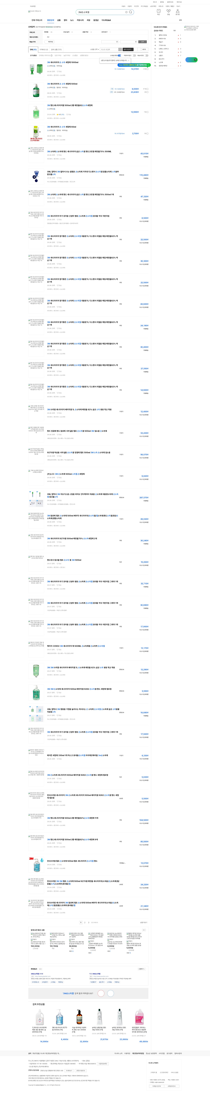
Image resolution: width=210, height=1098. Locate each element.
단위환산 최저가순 (44, 55)
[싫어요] (101, 993)
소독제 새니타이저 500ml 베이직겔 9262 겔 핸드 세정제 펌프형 (79, 689)
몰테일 (162, 2)
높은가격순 (67, 55)
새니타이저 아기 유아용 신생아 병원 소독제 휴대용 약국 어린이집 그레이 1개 (82, 581)
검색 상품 (56, 50)
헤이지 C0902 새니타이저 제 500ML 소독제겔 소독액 (76, 646)
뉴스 (72, 20)
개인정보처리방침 (138, 1053)
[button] (159, 12)
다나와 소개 (118, 1053)
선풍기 (161, 55)
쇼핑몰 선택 (94, 49)
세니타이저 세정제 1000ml (62, 62)
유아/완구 (104, 32)
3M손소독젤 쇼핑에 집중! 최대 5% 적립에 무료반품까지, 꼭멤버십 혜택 (50, 979)
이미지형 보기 (139, 49)
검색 (142, 42)
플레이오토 (170, 2)
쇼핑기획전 (153, 6)
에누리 (155, 2)
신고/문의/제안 (164, 1072)
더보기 (178, 6)
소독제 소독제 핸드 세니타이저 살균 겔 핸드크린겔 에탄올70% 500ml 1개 (80, 194)
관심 (60, 71)
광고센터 (169, 1053)
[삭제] (126, 12)
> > (56, 75)
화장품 (46, 32)
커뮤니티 (160, 6)
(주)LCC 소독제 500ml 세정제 (66, 474)
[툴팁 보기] (51, 55)
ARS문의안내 (171, 1086)
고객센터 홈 (153, 1072)
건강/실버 (66, 32)
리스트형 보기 (135, 49)
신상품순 (75, 55)
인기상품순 (33, 55)
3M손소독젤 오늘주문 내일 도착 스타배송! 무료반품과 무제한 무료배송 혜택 (110, 979)
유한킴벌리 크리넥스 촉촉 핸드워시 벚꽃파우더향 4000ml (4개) (139, 1030)
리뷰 (88, 20)
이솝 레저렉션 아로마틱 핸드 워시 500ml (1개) (79, 1030)
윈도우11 (161, 59)
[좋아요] (110, 993)
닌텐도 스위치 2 (164, 49)
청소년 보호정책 (151, 1053)
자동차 (123, 6)
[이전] (178, 30)
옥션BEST (93, 982)
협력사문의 (178, 1053)
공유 (180, 20)
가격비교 (44, 50)
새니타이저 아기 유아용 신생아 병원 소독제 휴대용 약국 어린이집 (78, 216)
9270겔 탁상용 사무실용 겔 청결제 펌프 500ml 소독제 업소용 (78, 452)
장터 (65, 20)
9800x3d (162, 38)
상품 (59, 20)
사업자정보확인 (103, 1064)
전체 (33, 50)
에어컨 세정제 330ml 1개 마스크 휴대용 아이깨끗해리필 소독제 (77, 755)
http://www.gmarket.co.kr (43, 976)
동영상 (96, 20)
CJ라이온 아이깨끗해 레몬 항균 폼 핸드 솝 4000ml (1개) (39, 1030)
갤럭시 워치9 (163, 35)
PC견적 (136, 6)
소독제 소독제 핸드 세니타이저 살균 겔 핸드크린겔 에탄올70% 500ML (79, 151)
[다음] (180, 30)
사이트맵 (162, 1053)
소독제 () (51, 66)
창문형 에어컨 (163, 66)
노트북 (161, 62)
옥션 (94, 974)
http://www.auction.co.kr (101, 976)
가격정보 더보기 (140, 69)
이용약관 (127, 1053)
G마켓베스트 (35, 982)
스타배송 (53, 982)
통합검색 (50, 20)
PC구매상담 (144, 6)
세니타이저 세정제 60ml (61, 127)
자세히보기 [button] (69, 1071)
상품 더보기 (143, 922)
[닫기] (128, 60)
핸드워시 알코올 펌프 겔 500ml (64, 560)
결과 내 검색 (127, 49)
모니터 (161, 52)
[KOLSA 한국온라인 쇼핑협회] (32, 1090)
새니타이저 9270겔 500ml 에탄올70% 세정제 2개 (72, 538)
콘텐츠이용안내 (80, 1071)
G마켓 (37, 974)
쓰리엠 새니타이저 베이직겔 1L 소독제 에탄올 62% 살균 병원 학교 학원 (79, 409)
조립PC (130, 6)
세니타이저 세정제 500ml (62, 84)
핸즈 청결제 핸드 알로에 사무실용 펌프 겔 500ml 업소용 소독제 (77, 431)
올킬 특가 (101, 982)
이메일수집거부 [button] (156, 1086)
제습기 (161, 42)
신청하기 (141, 969)
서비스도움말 (174, 1072)
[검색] (131, 12)
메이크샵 (179, 2)
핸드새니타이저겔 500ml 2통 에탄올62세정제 (69, 105)
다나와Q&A (106, 20)
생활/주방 (85, 32)
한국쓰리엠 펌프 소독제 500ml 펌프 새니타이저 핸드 (72, 861)
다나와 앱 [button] (32, 6)
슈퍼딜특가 (45, 982)
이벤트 (167, 6)
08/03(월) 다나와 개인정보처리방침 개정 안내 (48, 1053)
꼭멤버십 (60, 982)
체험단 (172, 6)
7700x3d (162, 45)
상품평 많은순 (84, 55)
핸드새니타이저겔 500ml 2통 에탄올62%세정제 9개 (72, 839)
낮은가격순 (58, 55)
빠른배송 (50, 42)
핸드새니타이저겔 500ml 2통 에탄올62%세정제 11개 (72, 818)
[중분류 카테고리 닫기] (49, 32)
